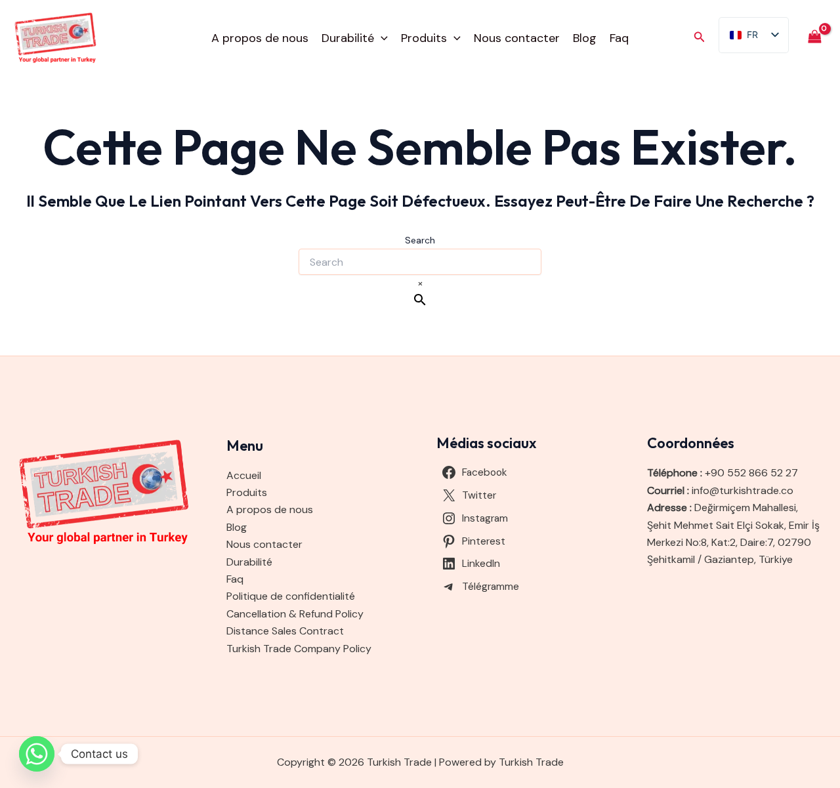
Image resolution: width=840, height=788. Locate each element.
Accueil (243, 475)
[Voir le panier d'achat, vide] (814, 38)
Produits (424, 38)
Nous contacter (517, 38)
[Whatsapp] (36, 754)
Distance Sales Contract (285, 631)
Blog (585, 38)
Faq (619, 38)
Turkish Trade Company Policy (298, 648)
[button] (381, 38)
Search (420, 240)
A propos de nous (259, 38)
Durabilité (348, 38)
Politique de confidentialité (290, 596)
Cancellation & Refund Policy (295, 614)
